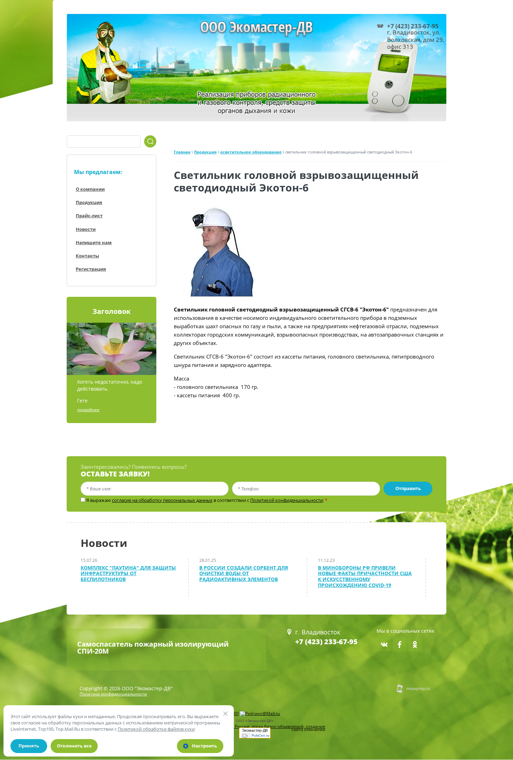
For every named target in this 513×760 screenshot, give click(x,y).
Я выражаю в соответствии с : (206, 500)
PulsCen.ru (260, 735)
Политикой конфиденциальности (286, 500)
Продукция (205, 152)
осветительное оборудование (251, 152)
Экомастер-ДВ (255, 730)
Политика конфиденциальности (113, 694)
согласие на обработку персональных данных (162, 500)
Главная (182, 152)
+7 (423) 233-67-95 (326, 641)
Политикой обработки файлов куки (156, 729)
